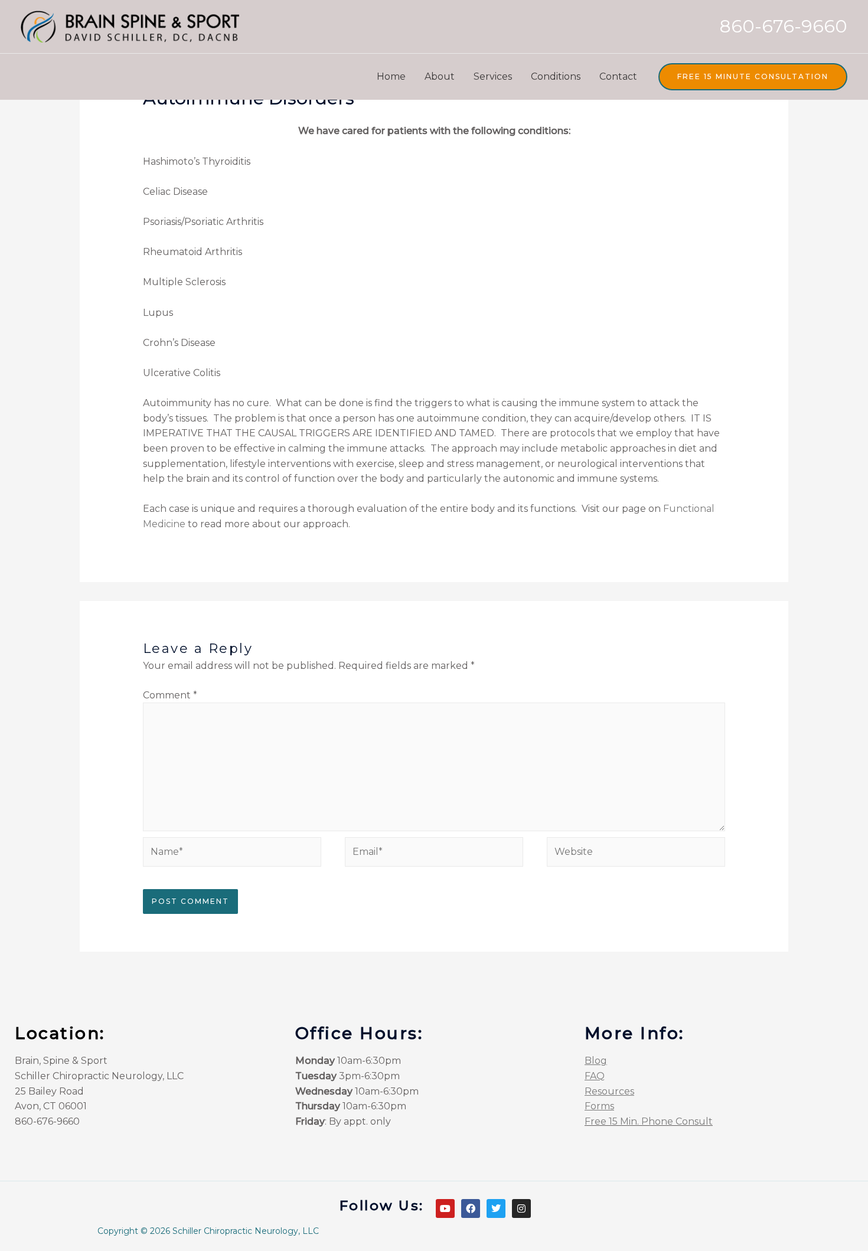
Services (493, 76)
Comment (170, 695)
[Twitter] (496, 1208)
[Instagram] (521, 1208)
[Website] (636, 854)
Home (391, 76)
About (440, 76)
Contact (618, 76)
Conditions (555, 76)
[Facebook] (470, 1208)
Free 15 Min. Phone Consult (649, 1121)
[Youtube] (445, 1208)
